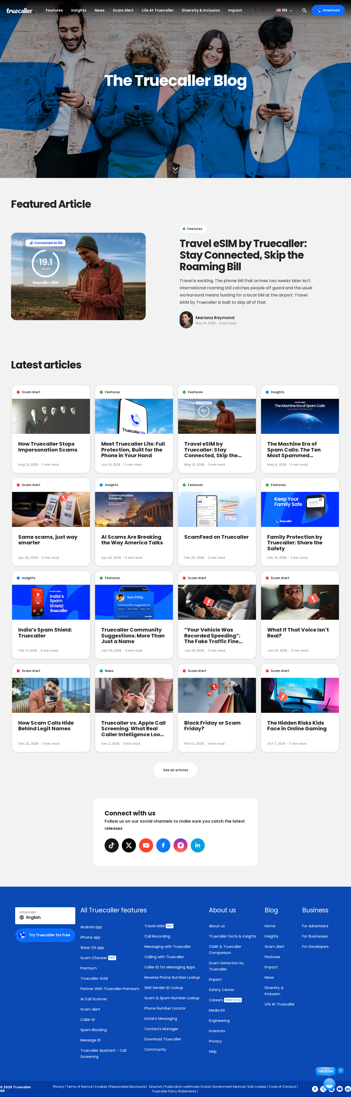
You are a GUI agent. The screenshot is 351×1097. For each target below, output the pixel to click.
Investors (217, 1030)
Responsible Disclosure (127, 1086)
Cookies (101, 1086)
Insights (78, 10)
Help (213, 1051)
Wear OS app (92, 947)
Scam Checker (97, 957)
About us (217, 926)
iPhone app (90, 937)
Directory (156, 1086)
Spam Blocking (93, 1029)
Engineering (219, 1020)
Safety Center (221, 989)
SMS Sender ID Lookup (163, 987)
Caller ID (87, 1019)
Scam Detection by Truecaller (226, 966)
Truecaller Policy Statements (174, 1091)
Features (54, 10)
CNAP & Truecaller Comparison (225, 949)
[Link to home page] (20, 10)
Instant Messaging (160, 1018)
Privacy (215, 1041)
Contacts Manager (161, 1028)
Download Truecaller (162, 1039)
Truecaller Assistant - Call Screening (103, 1053)
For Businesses (315, 936)
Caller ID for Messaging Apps (169, 967)
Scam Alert (123, 10)
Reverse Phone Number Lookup (172, 977)
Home (270, 926)
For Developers (315, 946)
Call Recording (157, 936)
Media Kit (217, 1010)
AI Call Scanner (93, 999)
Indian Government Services (223, 1086)
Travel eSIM (158, 926)
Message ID (90, 1040)
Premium (88, 968)
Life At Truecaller (158, 10)
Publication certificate (182, 1086)
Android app (91, 927)
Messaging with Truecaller (167, 946)
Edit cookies (257, 1086)
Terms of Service (79, 1086)
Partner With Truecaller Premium (109, 988)
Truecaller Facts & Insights (232, 936)
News (100, 10)
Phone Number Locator (165, 1008)
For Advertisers (315, 926)
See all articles (175, 770)
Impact (235, 10)
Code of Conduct (282, 1086)
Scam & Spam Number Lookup (171, 998)
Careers (225, 1000)
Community (155, 1049)
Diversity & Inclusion (201, 10)
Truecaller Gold (94, 978)
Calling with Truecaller (164, 956)
